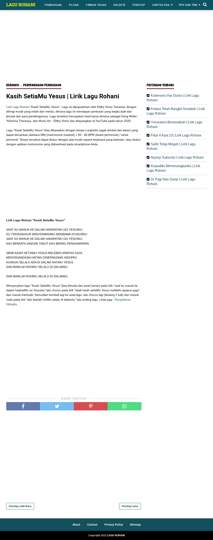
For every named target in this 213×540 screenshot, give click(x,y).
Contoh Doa (161, 5)
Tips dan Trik (187, 5)
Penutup (139, 5)
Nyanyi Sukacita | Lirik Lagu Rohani (177, 157)
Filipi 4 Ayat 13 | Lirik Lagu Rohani (176, 135)
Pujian (74, 5)
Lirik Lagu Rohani (17, 107)
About (76, 524)
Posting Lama (130, 506)
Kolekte (120, 5)
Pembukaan (53, 5)
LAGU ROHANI (20, 4)
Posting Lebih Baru (20, 506)
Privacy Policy (113, 524)
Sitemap (135, 524)
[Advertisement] (106, 47)
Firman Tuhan (96, 5)
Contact (92, 524)
